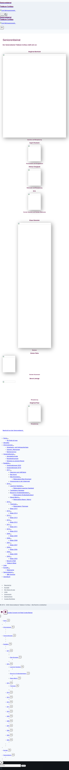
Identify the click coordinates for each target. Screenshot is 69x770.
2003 (8, 740)
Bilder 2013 (13, 699)
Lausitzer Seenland (15, 667)
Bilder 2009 (13, 718)
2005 (8, 735)
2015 (8, 683)
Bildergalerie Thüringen (19, 688)
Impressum (7, 594)
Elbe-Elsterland (14, 657)
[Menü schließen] (0, 616)
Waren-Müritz (14, 678)
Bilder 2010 (13, 713)
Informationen (7, 627)
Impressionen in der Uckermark (18, 661)
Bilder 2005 (13, 737)
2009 (8, 716)
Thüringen (13, 686)
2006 (8, 730)
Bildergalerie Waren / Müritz (20, 680)
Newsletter (7, 585)
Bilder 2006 (13, 732)
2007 (8, 725)
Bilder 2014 (13, 694)
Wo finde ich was (9, 590)
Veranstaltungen (8, 635)
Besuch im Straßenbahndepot (18, 673)
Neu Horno (13, 654)
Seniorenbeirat (7, 755)
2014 (8, 692)
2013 (8, 697)
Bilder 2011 (13, 708)
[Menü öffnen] (2, 27)
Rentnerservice (11, 633)
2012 (8, 702)
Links (5, 592)
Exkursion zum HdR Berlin (17, 652)
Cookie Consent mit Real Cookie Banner (20, 612)
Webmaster (10, 752)
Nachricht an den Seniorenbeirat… (13, 430)
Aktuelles (5, 624)
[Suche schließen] (1, 762)
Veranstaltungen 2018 (13, 648)
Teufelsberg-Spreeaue (16, 670)
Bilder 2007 (13, 727)
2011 (8, 706)
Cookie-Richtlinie (9, 599)
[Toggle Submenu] (7, 438)
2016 (8, 664)
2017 (8, 651)
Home (5, 620)
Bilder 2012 (13, 704)
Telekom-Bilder (11, 745)
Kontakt (6, 587)
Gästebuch (6, 759)
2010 (8, 711)
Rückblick (5, 644)
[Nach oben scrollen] (2, 612)
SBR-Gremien (10, 757)
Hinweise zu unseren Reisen (14, 641)
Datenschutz (8, 596)
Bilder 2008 (13, 723)
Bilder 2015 (13, 689)
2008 (8, 721)
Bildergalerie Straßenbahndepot (22, 675)
